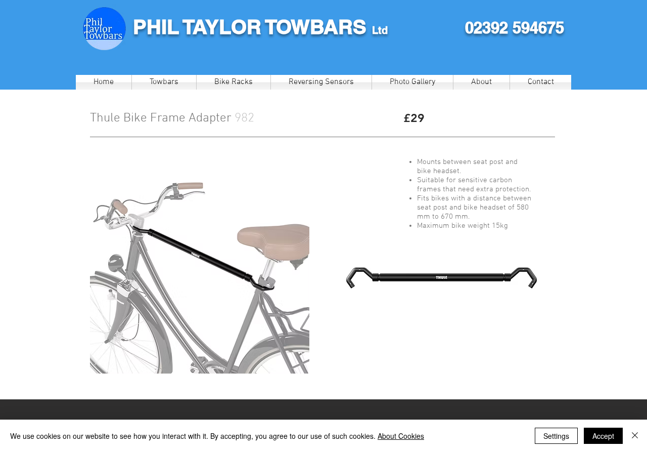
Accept (603, 436)
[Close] (635, 436)
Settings (556, 436)
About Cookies (401, 436)
